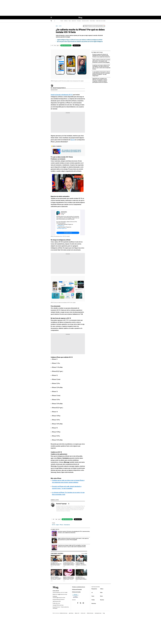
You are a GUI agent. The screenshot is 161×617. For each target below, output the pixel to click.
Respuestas (94, 588)
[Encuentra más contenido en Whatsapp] (57, 45)
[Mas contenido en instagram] (83, 603)
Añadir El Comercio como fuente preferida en (94, 25)
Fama (93, 596)
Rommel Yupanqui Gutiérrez (59, 87)
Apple (57, 524)
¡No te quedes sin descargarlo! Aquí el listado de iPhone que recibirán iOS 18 (71, 150)
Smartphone (67, 524)
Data (101, 592)
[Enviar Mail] (51, 87)
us (92, 592)
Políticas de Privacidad (77, 589)
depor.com (77, 613)
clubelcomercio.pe (63, 613)
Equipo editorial (56, 590)
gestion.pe (71, 613)
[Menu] (52, 17)
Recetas (102, 599)
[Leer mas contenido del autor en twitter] (68, 503)
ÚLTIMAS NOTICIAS (97, 52)
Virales (93, 599)
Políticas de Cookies (76, 591)
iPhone (61, 524)
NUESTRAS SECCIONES (96, 586)
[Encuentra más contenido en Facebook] (52, 45)
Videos (101, 588)
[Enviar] (51, 21)
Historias (94, 603)
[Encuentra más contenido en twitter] (55, 45)
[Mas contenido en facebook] (77, 603)
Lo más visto (55, 529)
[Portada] (56, 589)
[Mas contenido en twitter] (80, 603)
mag (104, 613)
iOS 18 (53, 524)
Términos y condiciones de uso (78, 586)
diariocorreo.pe (90, 613)
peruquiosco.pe (98, 613)
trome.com (83, 613)
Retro (101, 596)
